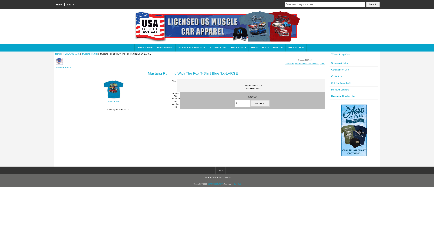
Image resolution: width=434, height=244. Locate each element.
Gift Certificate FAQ (341, 83)
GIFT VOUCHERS (296, 47)
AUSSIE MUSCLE (238, 47)
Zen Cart (237, 184)
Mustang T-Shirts (90, 54)
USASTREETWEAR (215, 184)
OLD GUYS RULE (217, 47)
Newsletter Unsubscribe (342, 96)
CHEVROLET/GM (145, 47)
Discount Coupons (340, 89)
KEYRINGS (278, 47)
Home (59, 4)
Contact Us (336, 76)
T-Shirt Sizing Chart (340, 54)
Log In (70, 4)
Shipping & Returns (340, 63)
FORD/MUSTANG (71, 54)
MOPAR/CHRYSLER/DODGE (191, 47)
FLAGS (265, 47)
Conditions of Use (340, 69)
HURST (254, 47)
